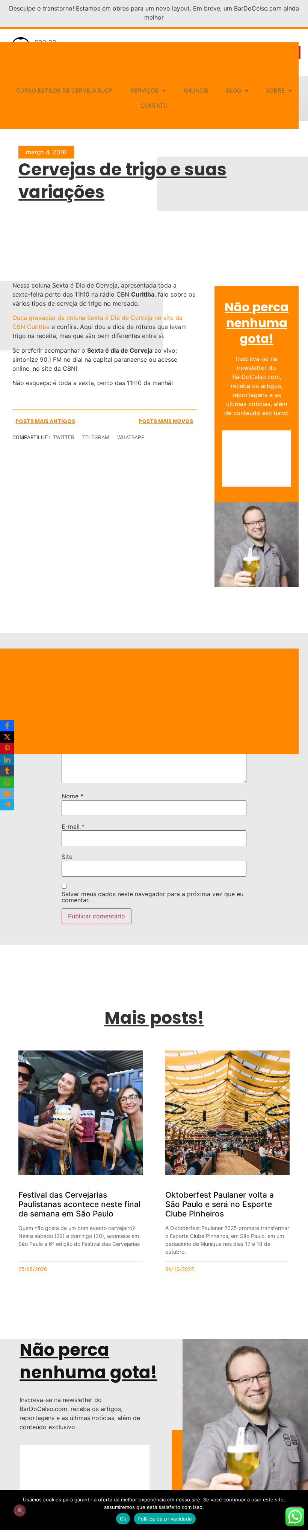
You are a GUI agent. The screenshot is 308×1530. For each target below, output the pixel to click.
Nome (72, 796)
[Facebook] (7, 725)
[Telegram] (7, 804)
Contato (154, 105)
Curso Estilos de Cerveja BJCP (64, 90)
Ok (123, 1519)
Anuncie (195, 90)
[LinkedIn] (7, 759)
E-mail (73, 827)
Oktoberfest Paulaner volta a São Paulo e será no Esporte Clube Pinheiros (219, 1204)
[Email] (7, 793)
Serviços (144, 90)
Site (67, 857)
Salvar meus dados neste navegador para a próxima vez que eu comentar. (152, 897)
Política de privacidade (164, 1519)
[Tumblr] (7, 770)
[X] (7, 737)
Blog (233, 90)
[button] (63, 437)
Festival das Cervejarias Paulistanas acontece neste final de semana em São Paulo (79, 1204)
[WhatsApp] (7, 782)
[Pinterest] (7, 748)
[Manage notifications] (20, 1510)
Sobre (275, 90)
